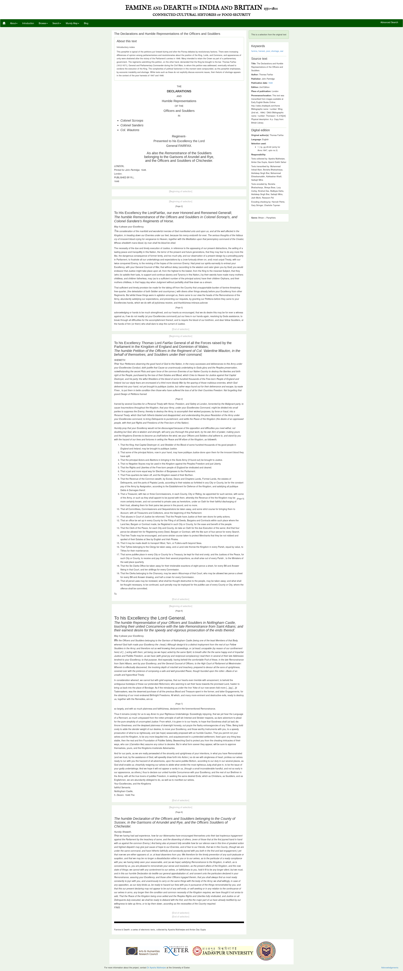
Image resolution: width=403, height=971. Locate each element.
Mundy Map (72, 23)
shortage (275, 51)
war (281, 51)
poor (268, 51)
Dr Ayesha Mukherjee (156, 967)
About (13, 23)
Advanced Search (389, 22)
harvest (261, 51)
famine (254, 51)
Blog (86, 23)
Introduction (28, 23)
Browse (42, 23)
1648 (270, 82)
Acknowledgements (389, 967)
